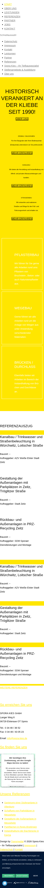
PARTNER (9, 20)
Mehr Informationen (17, 787)
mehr (35, 876)
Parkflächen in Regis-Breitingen (20, 827)
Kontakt (8, 49)
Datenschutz (10, 41)
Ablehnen (8, 876)
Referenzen (10, 61)
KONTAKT (9, 28)
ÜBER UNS (10, 8)
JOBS (7, 24)
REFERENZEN (12, 16)
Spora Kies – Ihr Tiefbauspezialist (21, 65)
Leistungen (10, 53)
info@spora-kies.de (17, 738)
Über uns (9, 73)
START (8, 4)
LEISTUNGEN (11, 12)
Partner (8, 57)
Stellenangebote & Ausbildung (19, 69)
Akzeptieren (22, 876)
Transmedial (17, 841)
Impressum (10, 45)
